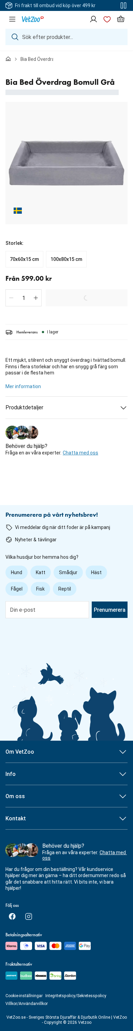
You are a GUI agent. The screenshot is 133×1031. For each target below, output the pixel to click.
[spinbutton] (23, 298)
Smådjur (68, 572)
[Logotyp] (33, 19)
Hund (16, 572)
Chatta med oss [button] (80, 452)
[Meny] (12, 19)
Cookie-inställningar (24, 995)
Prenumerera (109, 610)
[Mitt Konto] (93, 19)
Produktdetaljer (24, 407)
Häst (96, 572)
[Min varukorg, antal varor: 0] (121, 19)
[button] (11, 298)
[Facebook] (12, 916)
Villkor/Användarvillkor (26, 1003)
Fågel (17, 589)
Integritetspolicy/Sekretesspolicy (75, 995)
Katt (40, 572)
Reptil (64, 589)
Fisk (40, 589)
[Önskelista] (107, 19)
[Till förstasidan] (8, 59)
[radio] (24, 259)
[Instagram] (28, 916)
